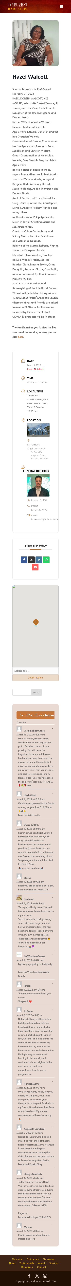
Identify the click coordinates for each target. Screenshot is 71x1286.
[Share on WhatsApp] (46, 559)
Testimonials (26, 1263)
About (41, 1263)
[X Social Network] (31, 559)
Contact (41, 1267)
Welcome (17, 1259)
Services (53, 1263)
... (53, 728)
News (12, 1263)
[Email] (35, 567)
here (20, 336)
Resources (27, 1267)
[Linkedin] (39, 559)
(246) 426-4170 (39, 509)
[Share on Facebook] (24, 559)
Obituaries (33, 1259)
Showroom (49, 1259)
